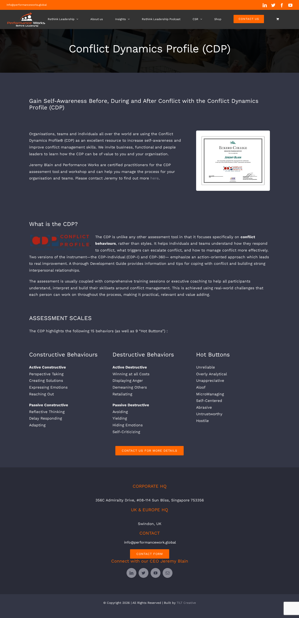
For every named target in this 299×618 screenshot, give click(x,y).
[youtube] (155, 573)
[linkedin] (131, 573)
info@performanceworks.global (27, 4)
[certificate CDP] (233, 136)
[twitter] (143, 573)
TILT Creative (186, 602)
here (154, 178)
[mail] (167, 573)
